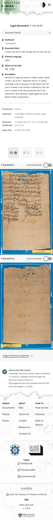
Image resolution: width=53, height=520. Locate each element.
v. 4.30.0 (26, 508)
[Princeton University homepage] (26, 515)
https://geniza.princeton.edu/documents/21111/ (29, 383)
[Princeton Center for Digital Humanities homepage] (35, 450)
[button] (11, 7)
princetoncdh (28, 476)
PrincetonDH (28, 469)
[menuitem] (8, 407)
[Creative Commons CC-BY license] (26, 500)
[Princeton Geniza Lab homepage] (17, 450)
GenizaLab (26, 463)
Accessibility (26, 488)
